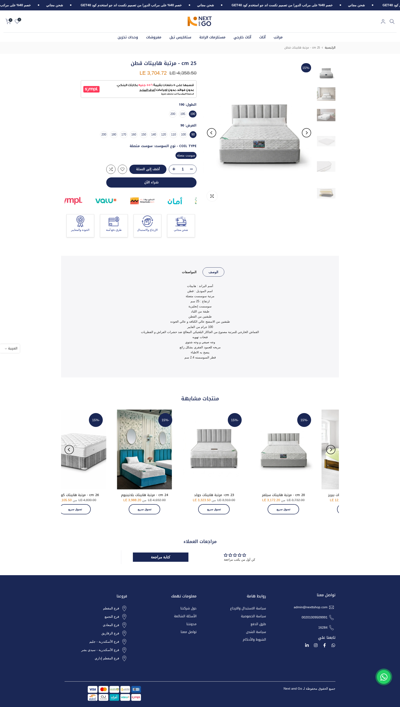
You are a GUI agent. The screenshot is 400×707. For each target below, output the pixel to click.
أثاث (262, 37)
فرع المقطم (111, 608)
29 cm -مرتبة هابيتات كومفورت (104, 495)
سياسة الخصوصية (253, 616)
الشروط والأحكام (254, 639)
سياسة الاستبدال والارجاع (248, 608)
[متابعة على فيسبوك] (324, 645)
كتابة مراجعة (160, 557)
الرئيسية (330, 47)
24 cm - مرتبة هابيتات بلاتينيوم (243, 495)
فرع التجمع (112, 616)
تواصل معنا (189, 632)
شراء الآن (151, 182)
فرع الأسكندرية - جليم (104, 641)
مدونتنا (191, 624)
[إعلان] (348, 5)
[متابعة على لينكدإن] (307, 645)
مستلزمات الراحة (212, 37)
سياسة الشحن (256, 632)
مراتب (278, 37)
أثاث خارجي (242, 37)
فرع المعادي (111, 625)
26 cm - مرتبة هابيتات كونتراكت (174, 495)
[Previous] (306, 132)
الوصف (213, 272)
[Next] (211, 132)
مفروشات (153, 37)
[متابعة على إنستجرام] (316, 645)
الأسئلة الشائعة (185, 616)
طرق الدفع (258, 624)
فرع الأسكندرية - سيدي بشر (100, 650)
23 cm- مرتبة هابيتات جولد (313, 495)
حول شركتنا (188, 608)
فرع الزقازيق (110, 633)
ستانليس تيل (180, 37)
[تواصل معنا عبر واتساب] (384, 677)
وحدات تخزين (128, 37)
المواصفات (189, 272)
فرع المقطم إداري (107, 658)
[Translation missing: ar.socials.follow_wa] (333, 645)
